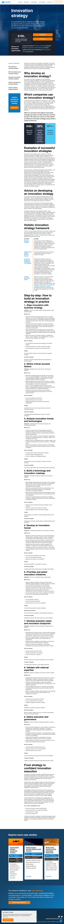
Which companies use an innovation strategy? (14, 72)
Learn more (5, 917)
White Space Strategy (45, 286)
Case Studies (58, 2)
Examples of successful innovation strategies (14, 78)
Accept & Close (8, 919)
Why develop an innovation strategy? (13, 67)
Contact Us (50, 2)
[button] (26, 2)
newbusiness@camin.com (54, 918)
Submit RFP (43, 34)
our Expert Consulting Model (40, 235)
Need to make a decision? (19, 902)
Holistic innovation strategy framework (13, 88)
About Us (20, 2)
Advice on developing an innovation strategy (14, 83)
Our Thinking (42, 2)
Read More (12, 877)
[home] (6, 2)
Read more (14, 107)
